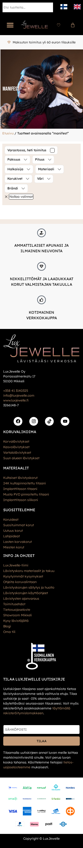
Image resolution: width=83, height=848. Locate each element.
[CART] (73, 25)
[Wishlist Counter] (58, 25)
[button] (10, 24)
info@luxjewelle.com (18, 395)
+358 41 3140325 (15, 391)
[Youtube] (65, 421)
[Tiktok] (49, 421)
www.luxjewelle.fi (16, 400)
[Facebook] (18, 421)
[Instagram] (33, 421)
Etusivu (8, 133)
